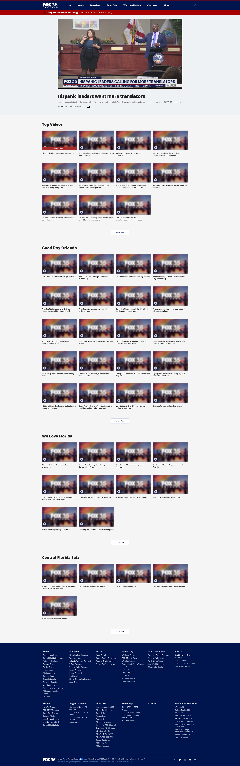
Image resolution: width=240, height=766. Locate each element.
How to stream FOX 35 (105, 707)
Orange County (49, 676)
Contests (153, 703)
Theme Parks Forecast (78, 667)
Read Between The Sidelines (182, 656)
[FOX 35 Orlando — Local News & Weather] (51, 5)
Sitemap (46, 696)
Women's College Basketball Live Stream (184, 730)
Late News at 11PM (51, 719)
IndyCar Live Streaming (184, 721)
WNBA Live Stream (182, 735)
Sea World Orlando (156, 664)
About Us (101, 703)
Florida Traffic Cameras (105, 664)
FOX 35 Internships (103, 722)
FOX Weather (74, 676)
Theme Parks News (156, 658)
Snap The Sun (74, 682)
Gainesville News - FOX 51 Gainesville (79, 708)
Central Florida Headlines (53, 658)
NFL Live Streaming (182, 707)
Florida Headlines (50, 655)
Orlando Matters (49, 716)
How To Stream (49, 707)
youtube (190, 760)
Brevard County (49, 664)
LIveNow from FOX (51, 722)
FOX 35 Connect (128, 720)
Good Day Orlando (50, 713)
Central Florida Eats (51, 725)
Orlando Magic (180, 660)
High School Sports (182, 666)
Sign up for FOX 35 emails (106, 725)
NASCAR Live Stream (183, 718)
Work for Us (100, 719)
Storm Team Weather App (80, 679)
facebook (175, 760)
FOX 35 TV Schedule (51, 710)
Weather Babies (128, 661)
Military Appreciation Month (51, 692)
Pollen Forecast (75, 673)
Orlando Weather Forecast (80, 661)
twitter (180, 760)
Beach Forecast (75, 670)
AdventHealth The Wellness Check (133, 665)
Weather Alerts (75, 658)
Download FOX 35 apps (105, 728)
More (167, 5)
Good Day (127, 651)
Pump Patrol (101, 655)
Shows (46, 703)
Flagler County (49, 667)
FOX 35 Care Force (129, 658)
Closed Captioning (103, 740)
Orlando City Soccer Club (185, 663)
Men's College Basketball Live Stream (185, 725)
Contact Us (100, 713)
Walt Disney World (155, 661)
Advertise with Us (103, 731)
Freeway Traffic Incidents (106, 661)
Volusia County (49, 685)
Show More (120, 233)
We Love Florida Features (158, 655)
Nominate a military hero (53, 688)
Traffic (99, 651)
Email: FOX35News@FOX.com (131, 711)
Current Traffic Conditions (106, 658)
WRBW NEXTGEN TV (104, 734)
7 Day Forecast (75, 664)
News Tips (128, 703)
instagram (185, 760)
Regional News (77, 703)
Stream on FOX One (186, 703)
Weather (74, 651)
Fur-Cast (125, 675)
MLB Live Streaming (183, 715)
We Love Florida (128, 655)
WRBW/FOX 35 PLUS (104, 737)
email (195, 760)
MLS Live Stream (181, 738)
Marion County (49, 673)
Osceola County (49, 679)
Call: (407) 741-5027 (130, 707)
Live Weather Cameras (78, 655)
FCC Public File (101, 743)
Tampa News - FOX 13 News (78, 713)
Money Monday (128, 681)
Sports (178, 651)
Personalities (101, 716)
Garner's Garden (128, 672)
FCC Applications (102, 746)
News (46, 651)
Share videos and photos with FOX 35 (132, 716)
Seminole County (50, 682)
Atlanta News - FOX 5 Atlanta (78, 718)
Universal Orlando (155, 667)
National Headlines (50, 661)
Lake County (48, 670)
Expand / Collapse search (195, 5)
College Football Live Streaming (183, 711)
